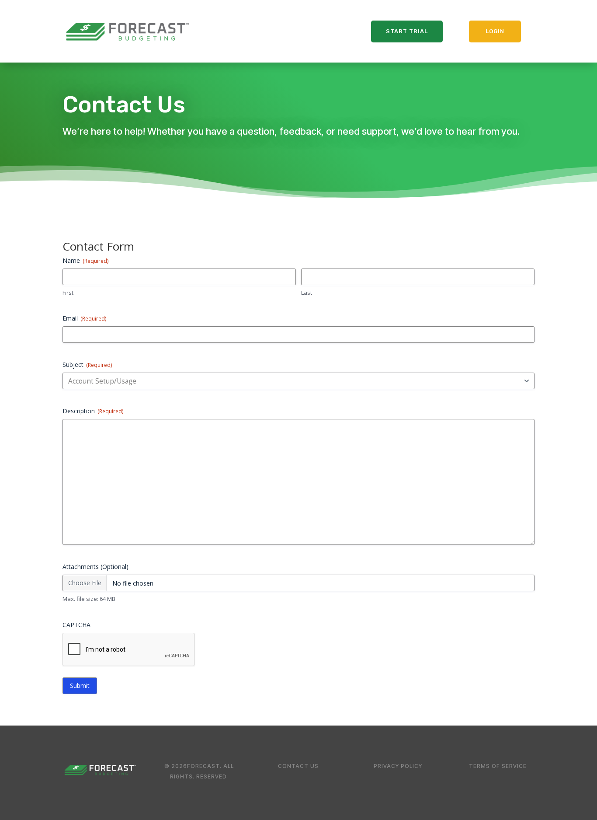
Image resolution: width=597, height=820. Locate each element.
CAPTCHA (76, 625)
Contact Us (298, 766)
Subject (87, 364)
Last (306, 293)
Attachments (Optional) (95, 566)
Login (495, 31)
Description (92, 411)
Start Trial (407, 31)
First (67, 293)
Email (84, 318)
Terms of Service (498, 766)
